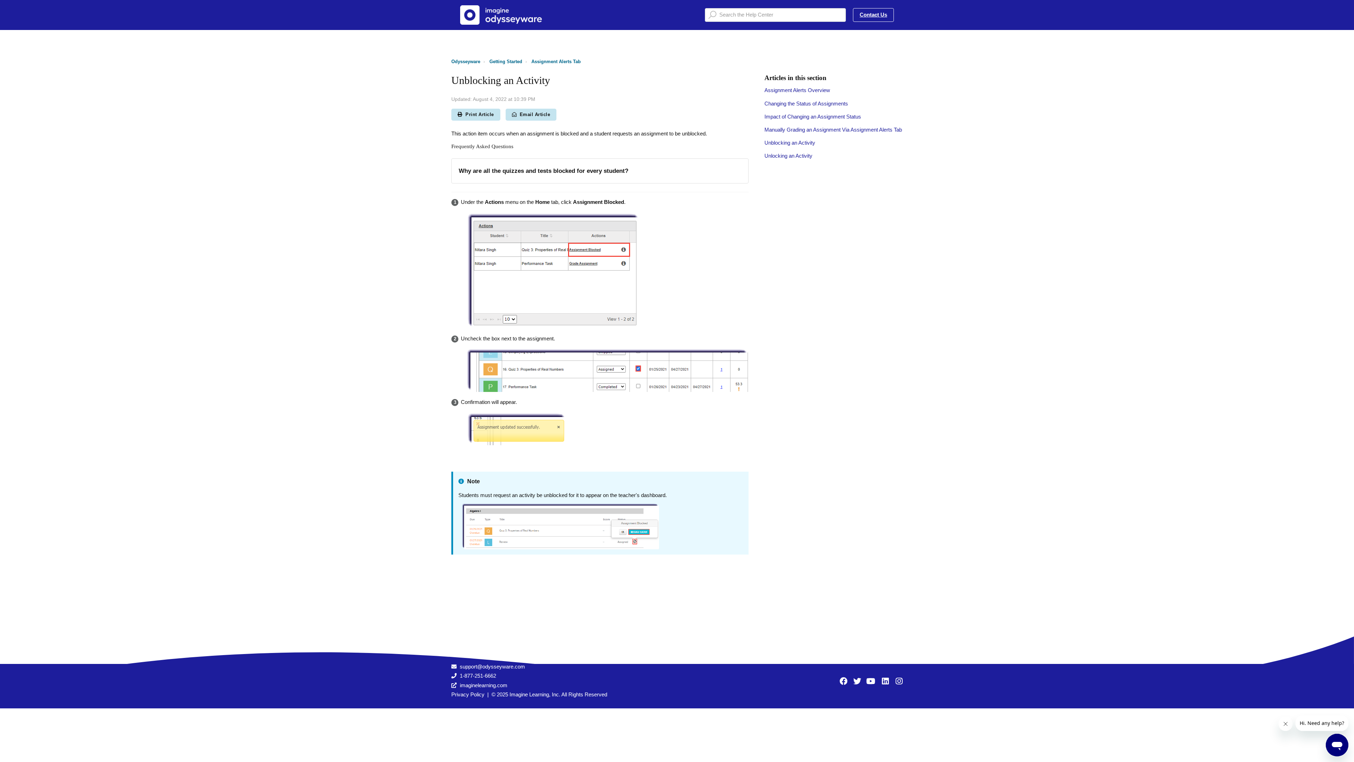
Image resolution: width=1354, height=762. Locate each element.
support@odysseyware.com (492, 667)
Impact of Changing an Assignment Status (812, 117)
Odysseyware (465, 61)
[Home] (504, 15)
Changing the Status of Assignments (806, 104)
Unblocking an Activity (789, 143)
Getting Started (505, 61)
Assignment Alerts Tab (556, 61)
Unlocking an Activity (788, 156)
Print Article (479, 114)
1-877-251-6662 (478, 676)
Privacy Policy (467, 694)
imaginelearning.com (483, 685)
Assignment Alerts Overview (797, 90)
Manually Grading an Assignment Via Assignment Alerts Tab (833, 130)
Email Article (535, 114)
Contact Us (873, 15)
